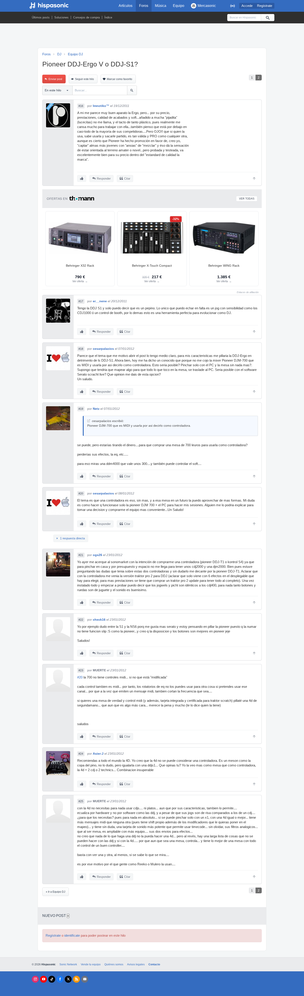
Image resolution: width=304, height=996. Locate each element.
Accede (247, 6)
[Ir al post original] (88, 420)
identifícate (72, 935)
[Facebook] (60, 979)
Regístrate (264, 6)
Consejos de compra (86, 17)
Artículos (125, 6)
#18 (81, 348)
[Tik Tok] (51, 979)
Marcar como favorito (119, 79)
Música (160, 6)
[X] (68, 979)
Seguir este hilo (84, 79)
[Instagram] (35, 979)
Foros (143, 6)
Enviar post (55, 79)
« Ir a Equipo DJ (55, 891)
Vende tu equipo (91, 964)
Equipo (178, 6)
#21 (81, 555)
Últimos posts (41, 17)
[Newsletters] (84, 979)
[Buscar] (267, 17)
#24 (81, 753)
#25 (81, 801)
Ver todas (246, 198)
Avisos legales (136, 964)
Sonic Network (68, 964)
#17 (81, 301)
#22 (81, 619)
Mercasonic (207, 6)
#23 (81, 670)
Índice (108, 17)
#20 (81, 493)
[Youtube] (43, 979)
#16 (81, 106)
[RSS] (76, 979)
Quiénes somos (113, 964)
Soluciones (61, 17)
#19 (81, 408)
